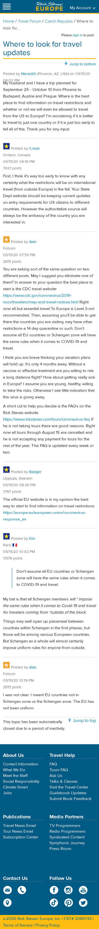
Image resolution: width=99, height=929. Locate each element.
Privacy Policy (47, 925)
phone (22, 890)
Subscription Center (20, 837)
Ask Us (56, 775)
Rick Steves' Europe (49, 6)
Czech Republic (59, 21)
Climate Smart (15, 787)
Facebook (54, 890)
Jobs (7, 793)
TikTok (54, 902)
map (7, 902)
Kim (32, 538)
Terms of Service (17, 925)
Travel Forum (29, 21)
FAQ (53, 764)
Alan (33, 241)
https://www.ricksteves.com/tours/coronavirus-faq (46, 419)
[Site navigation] (7, 6)
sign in (77, 35)
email (7, 890)
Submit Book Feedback (71, 798)
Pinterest (68, 902)
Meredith (28, 73)
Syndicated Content (67, 837)
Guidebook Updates (68, 793)
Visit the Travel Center (69, 787)
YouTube (83, 890)
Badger (35, 471)
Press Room (60, 848)
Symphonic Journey (67, 843)
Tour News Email (18, 831)
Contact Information (20, 764)
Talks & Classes (64, 781)
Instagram (68, 890)
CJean (34, 148)
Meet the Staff (15, 775)
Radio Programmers (68, 831)
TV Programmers (65, 825)
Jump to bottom (82, 64)
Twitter (83, 902)
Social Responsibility (21, 781)
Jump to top (84, 720)
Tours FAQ (59, 770)
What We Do (14, 770)
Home (8, 21)
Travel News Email (19, 825)
